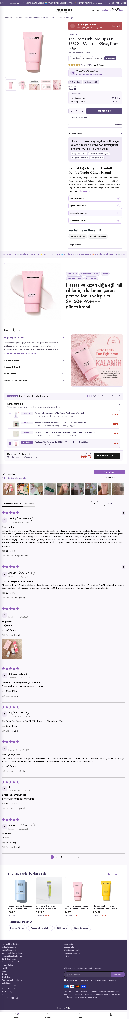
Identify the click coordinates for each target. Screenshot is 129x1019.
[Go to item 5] (63, 489)
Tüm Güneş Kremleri (98, 236)
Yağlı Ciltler (6, 983)
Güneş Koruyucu (81, 928)
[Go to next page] (80, 857)
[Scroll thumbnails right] (122, 489)
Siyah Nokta (6, 977)
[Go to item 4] (50, 489)
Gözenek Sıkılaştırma (10, 989)
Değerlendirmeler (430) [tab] (12, 503)
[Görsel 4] (46, 85)
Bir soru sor (110, 477)
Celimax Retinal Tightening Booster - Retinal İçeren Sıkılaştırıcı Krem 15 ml (47, 907)
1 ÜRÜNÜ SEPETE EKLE (107, 456)
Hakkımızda (68, 944)
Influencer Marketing (72, 953)
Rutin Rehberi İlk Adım (10, 944)
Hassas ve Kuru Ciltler (10, 986)
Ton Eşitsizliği (7, 992)
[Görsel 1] (10, 85)
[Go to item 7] (91, 489)
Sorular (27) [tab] (29, 503)
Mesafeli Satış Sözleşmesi (12, 956)
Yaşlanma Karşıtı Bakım (40, 928)
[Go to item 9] (118, 489)
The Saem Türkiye (77, 236)
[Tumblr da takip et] (12, 997)
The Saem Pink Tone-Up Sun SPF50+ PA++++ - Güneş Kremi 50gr (77, 907)
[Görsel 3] (34, 85)
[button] (74, 64)
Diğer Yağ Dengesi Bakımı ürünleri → (20, 353)
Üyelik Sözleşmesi (9, 950)
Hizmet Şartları (7, 965)
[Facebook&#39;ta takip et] (3, 997)
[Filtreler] (102, 503)
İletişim (66, 956)
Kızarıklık (5, 995)
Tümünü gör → (113, 874)
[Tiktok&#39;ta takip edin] (17, 997)
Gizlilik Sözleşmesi (9, 959)
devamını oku (85, 191)
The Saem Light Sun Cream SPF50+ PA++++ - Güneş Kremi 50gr (106, 907)
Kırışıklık (5, 968)
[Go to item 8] (104, 489)
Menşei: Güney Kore (79, 154)
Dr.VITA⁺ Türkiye (17, 928)
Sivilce (4, 974)
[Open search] (94, 503)
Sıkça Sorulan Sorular (72, 950)
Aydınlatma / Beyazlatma (12, 980)
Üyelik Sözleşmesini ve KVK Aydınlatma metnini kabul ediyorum (92, 980)
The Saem (18, 18)
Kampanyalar (69, 947)
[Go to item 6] (77, 489)
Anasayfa (8, 18)
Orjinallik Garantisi (9, 947)
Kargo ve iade (74, 244)
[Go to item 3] (36, 489)
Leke (4, 971)
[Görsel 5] (58, 85)
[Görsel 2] (22, 85)
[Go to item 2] (23, 489)
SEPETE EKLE (104, 111)
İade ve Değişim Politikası (12, 953)
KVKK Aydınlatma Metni (11, 962)
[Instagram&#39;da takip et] (8, 997)
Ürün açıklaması (75, 133)
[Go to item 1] (9, 489)
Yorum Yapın (109, 472)
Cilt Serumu (62, 928)
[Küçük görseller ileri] (60, 85)
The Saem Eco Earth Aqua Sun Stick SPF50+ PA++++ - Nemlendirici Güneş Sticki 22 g (20, 907)
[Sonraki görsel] (57, 49)
